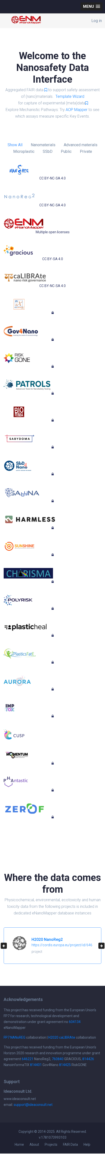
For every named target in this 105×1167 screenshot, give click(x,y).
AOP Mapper (76, 109)
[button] (92, 6)
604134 (75, 1022)
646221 (27, 1059)
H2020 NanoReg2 (47, 939)
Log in (96, 20)
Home (19, 1144)
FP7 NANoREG (14, 1037)
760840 (57, 1059)
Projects (51, 1144)
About (34, 1144)
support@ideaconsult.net (33, 1105)
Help (87, 1144)
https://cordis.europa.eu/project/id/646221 (65, 945)
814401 (36, 1065)
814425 (65, 1065)
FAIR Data (70, 1144)
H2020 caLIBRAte (61, 1037)
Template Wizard (69, 96)
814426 (88, 1059)
